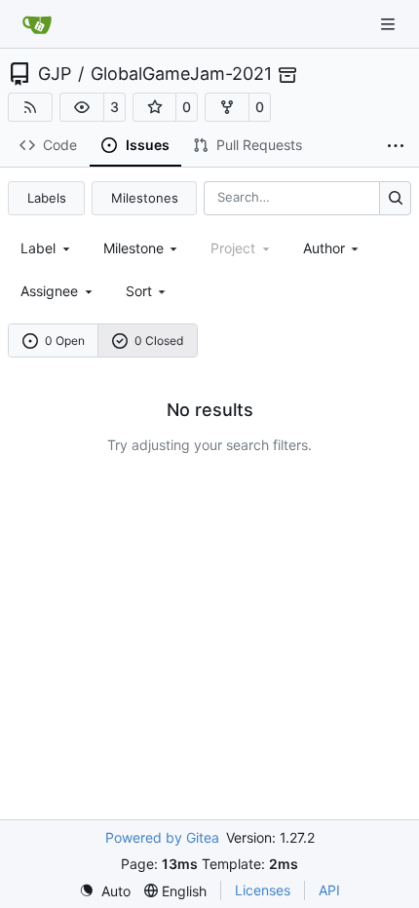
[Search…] (395, 198)
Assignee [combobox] (49, 291)
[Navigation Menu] (389, 24)
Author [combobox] (324, 248)
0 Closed (158, 340)
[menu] (147, 291)
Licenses (262, 890)
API (329, 890)
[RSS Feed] (30, 107)
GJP (54, 74)
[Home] (37, 24)
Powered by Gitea (162, 837)
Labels (46, 198)
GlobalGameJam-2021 (181, 74)
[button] (81, 107)
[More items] (395, 146)
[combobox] (47, 248)
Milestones (144, 198)
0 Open (65, 340)
